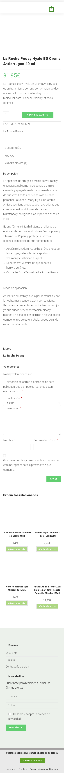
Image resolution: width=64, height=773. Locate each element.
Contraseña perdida (17, 666)
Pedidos (11, 659)
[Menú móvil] (57, 9)
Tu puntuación (12, 398)
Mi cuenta (11, 653)
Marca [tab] (9, 155)
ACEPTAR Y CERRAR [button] (32, 760)
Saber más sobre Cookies (44, 769)
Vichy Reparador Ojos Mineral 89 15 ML (16, 588)
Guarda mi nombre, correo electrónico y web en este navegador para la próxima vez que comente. (31, 465)
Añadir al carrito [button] (16, 549)
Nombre (9, 440)
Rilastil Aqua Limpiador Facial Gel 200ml (47, 534)
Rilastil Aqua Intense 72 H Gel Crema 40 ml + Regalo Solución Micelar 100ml (47, 589)
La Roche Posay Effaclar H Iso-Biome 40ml (17, 534)
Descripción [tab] (13, 148)
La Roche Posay (13, 131)
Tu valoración (12, 408)
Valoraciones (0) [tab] (16, 163)
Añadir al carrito (37, 115)
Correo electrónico (46, 440)
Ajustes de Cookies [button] (17, 769)
